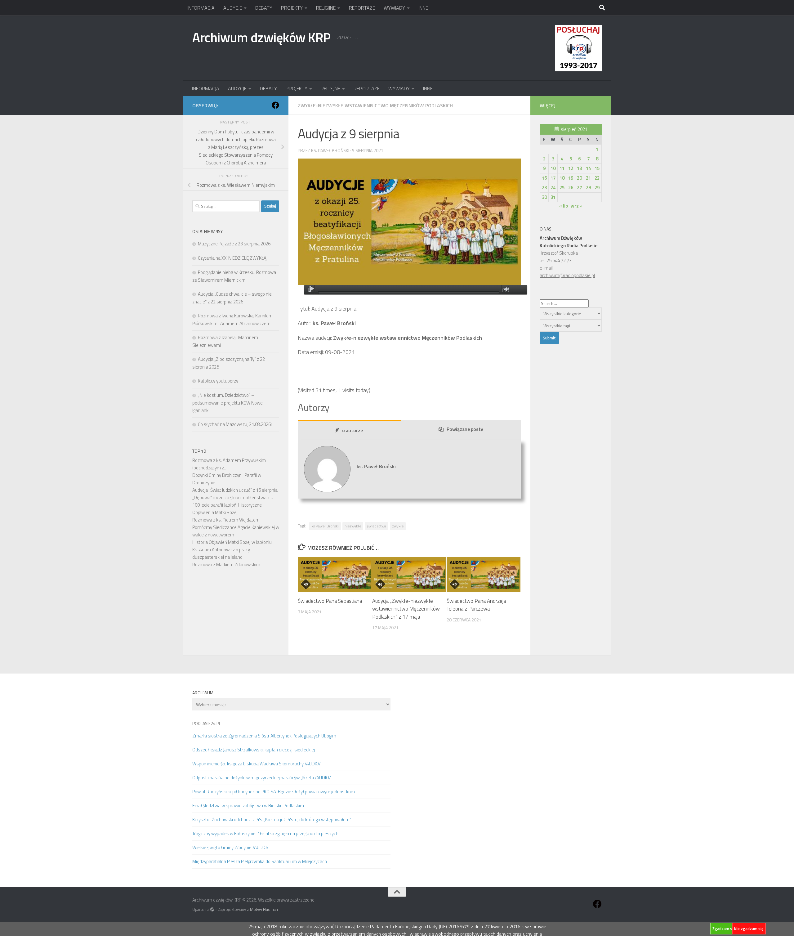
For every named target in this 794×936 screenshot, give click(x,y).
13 (579, 168)
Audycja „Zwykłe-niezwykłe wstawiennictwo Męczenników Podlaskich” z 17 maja (406, 609)
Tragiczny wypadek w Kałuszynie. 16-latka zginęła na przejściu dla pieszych (265, 833)
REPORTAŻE (362, 7)
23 (544, 187)
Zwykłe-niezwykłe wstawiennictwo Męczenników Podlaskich (375, 105)
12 (570, 168)
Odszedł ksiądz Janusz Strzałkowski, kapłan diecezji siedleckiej (253, 749)
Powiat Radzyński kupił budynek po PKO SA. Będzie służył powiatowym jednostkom (273, 791)
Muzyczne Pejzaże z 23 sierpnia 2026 (234, 243)
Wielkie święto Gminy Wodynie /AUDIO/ (230, 847)
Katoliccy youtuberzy (218, 380)
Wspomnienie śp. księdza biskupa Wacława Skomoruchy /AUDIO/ (256, 763)
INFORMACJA (201, 7)
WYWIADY (394, 7)
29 (597, 187)
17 (553, 177)
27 (579, 187)
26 (570, 187)
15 (597, 168)
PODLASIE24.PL (206, 723)
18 (562, 177)
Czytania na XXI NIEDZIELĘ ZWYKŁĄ (232, 258)
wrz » (576, 205)
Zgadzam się (723, 928)
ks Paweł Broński (325, 526)
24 (553, 187)
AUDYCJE (232, 7)
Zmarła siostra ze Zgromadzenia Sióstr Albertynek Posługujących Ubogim (264, 735)
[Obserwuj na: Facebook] (275, 105)
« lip (563, 205)
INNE (423, 7)
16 (544, 177)
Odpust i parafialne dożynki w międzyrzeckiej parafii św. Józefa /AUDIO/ (261, 777)
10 (553, 168)
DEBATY (263, 7)
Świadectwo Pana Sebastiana (330, 601)
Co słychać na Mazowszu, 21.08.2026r (235, 424)
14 (588, 168)
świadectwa (376, 526)
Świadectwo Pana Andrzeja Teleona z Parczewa (476, 605)
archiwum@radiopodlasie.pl (567, 275)
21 (588, 177)
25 (562, 187)
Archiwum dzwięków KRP (261, 37)
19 (570, 177)
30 (544, 197)
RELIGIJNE (326, 7)
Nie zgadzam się (749, 928)
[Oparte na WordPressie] (212, 909)
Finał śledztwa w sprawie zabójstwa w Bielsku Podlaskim (248, 805)
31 (553, 197)
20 (579, 177)
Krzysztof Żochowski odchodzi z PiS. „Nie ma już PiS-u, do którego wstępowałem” (271, 819)
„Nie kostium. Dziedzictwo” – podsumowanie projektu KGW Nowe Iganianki (227, 403)
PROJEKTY (292, 7)
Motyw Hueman (264, 909)
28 (588, 187)
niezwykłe (353, 526)
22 (597, 177)
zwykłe (398, 526)
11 (562, 168)
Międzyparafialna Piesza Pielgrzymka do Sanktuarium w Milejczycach (259, 861)
